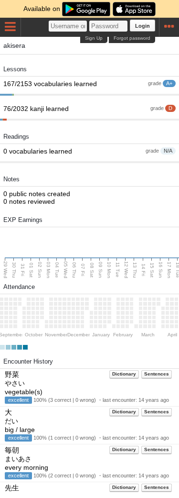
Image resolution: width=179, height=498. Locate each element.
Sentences (156, 373)
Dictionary (124, 373)
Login (142, 26)
